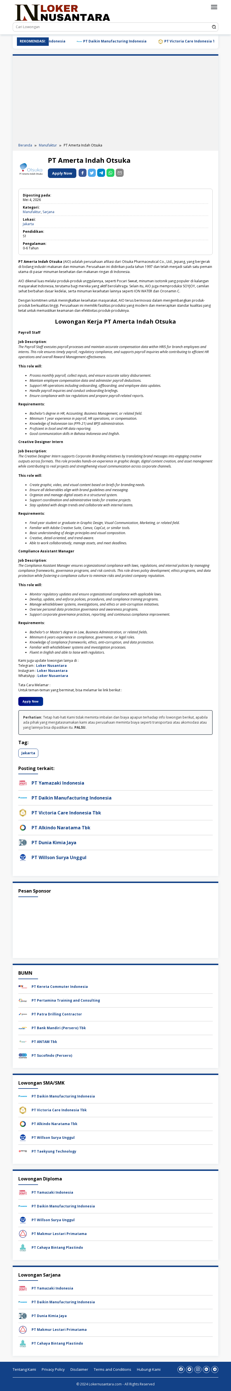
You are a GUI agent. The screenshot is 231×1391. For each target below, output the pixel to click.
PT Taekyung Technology (54, 1151)
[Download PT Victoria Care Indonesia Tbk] (22, 1109)
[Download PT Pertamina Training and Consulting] (22, 1000)
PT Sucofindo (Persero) (52, 1055)
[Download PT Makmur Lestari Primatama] (22, 1233)
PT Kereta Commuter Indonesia (60, 986)
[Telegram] (101, 173)
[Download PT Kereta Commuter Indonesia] (22, 986)
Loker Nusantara (51, 665)
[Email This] (120, 173)
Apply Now (62, 173)
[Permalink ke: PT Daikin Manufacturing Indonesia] (22, 797)
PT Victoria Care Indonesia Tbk (176, 41)
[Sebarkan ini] (82, 173)
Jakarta (28, 224)
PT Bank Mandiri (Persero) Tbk (59, 1028)
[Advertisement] (115, 100)
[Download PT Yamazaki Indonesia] (22, 1192)
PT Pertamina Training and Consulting (66, 1000)
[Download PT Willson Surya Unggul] (22, 1137)
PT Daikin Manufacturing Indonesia (99, 41)
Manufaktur (32, 211)
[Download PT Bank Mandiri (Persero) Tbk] (22, 1027)
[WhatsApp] (110, 173)
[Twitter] (189, 1369)
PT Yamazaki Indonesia (58, 783)
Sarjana (48, 211)
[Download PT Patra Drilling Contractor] (22, 1013)
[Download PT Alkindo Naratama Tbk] (22, 1123)
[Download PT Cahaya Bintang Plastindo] (22, 1247)
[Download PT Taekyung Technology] (22, 1151)
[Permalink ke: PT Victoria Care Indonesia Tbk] (22, 812)
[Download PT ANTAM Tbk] (22, 1041)
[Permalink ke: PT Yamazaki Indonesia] (22, 782)
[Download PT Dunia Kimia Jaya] (22, 1315)
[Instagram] (197, 1369)
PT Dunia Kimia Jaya (54, 842)
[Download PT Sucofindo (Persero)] (22, 1055)
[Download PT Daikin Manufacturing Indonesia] (22, 1096)
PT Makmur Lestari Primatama (59, 1233)
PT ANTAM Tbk (44, 1041)
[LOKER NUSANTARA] (62, 12)
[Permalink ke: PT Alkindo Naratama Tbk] (22, 827)
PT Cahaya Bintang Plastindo (57, 1247)
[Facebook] (181, 1369)
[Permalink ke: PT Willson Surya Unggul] (22, 857)
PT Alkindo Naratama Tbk (61, 828)
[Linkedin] (206, 1369)
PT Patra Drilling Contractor (57, 1014)
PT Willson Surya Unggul (59, 857)
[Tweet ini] (92, 173)
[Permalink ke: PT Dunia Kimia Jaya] (22, 842)
